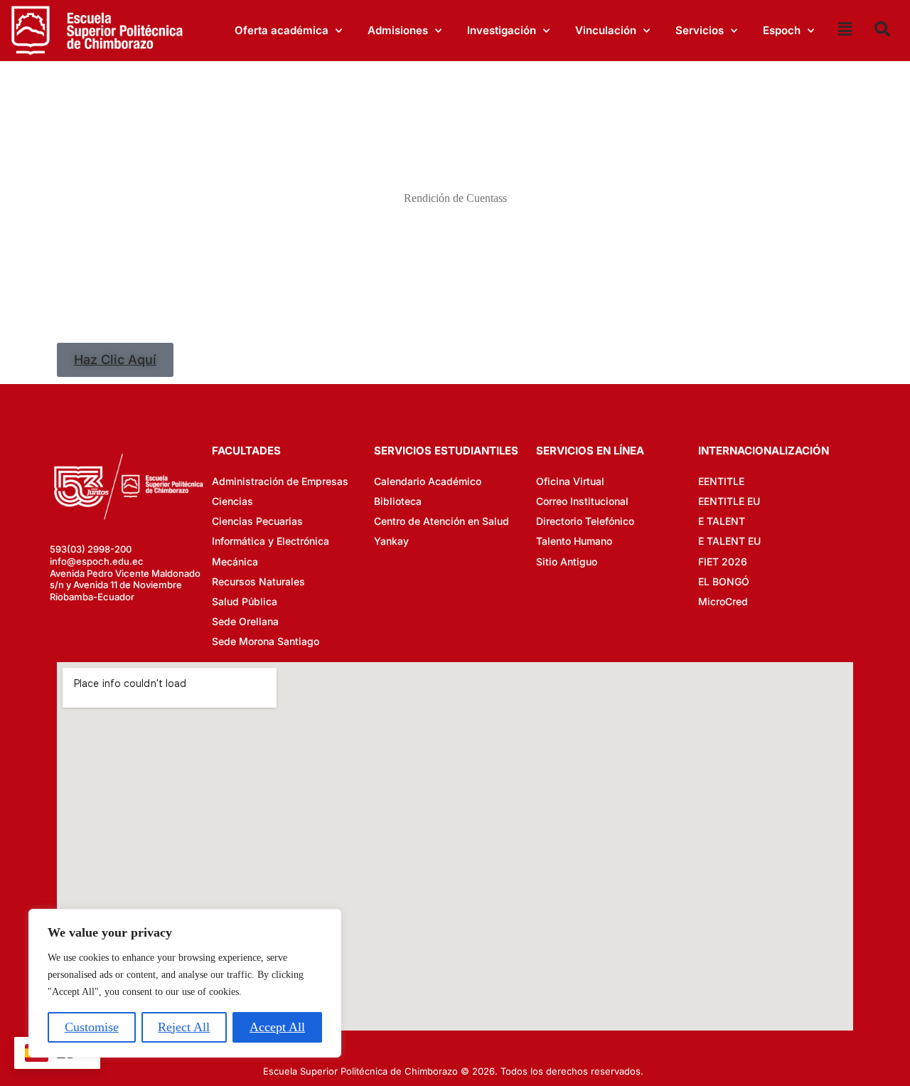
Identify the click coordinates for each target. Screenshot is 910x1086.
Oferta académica (281, 30)
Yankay (391, 541)
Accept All (277, 1027)
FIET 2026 (722, 561)
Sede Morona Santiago (265, 641)
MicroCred (723, 601)
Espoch (782, 30)
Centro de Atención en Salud (441, 521)
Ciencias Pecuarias (257, 521)
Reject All (184, 1027)
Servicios (699, 30)
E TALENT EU (729, 541)
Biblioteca (398, 501)
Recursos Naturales (258, 581)
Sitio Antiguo (566, 561)
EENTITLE (721, 481)
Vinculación (605, 30)
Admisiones (398, 30)
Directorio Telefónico (585, 521)
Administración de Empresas (280, 481)
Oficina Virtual (570, 481)
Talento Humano (574, 541)
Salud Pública (244, 601)
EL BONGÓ (723, 581)
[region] (184, 983)
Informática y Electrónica (270, 541)
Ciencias (232, 501)
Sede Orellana (245, 621)
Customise (92, 1027)
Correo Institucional (582, 501)
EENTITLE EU (729, 501)
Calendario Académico (427, 481)
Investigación (501, 30)
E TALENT (721, 521)
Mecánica (235, 561)
